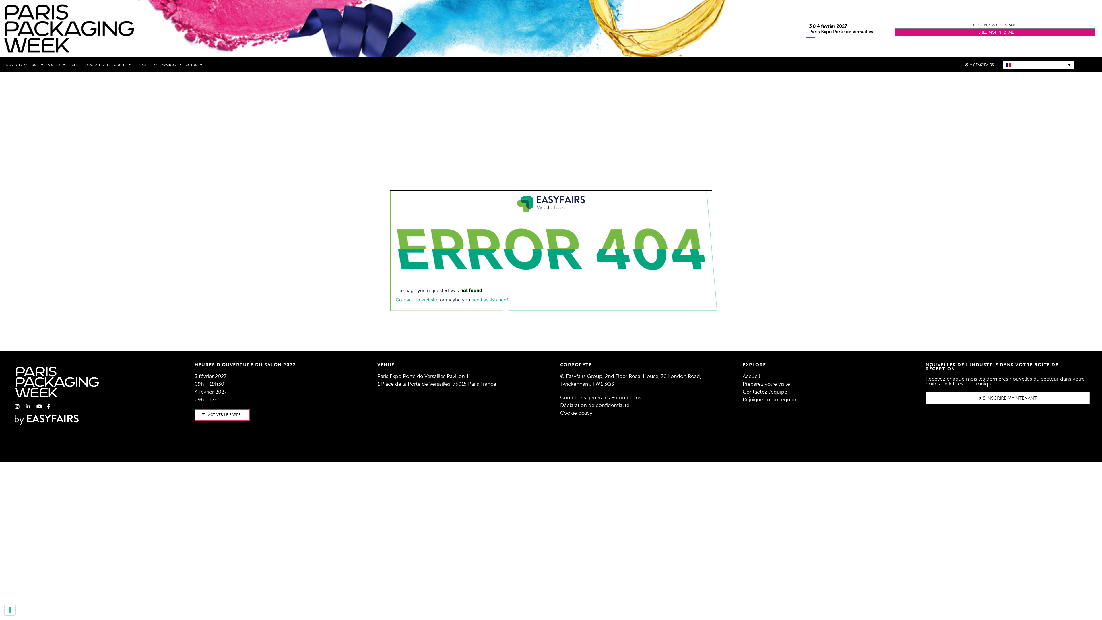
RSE (35, 65)
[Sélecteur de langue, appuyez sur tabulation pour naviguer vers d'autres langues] (1038, 65)
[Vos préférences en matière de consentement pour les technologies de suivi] (10, 609)
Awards (169, 65)
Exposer (144, 65)
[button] (995, 25)
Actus (191, 65)
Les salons (12, 65)
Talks (74, 65)
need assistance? (490, 300)
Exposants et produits (105, 65)
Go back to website (417, 300)
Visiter (54, 65)
